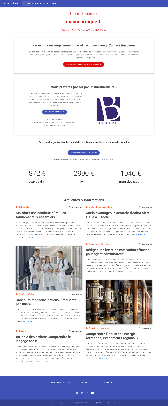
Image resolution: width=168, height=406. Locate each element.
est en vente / (84, 30)
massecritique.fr (84, 22)
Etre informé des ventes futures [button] (82, 152)
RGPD (84, 383)
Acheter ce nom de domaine (44, 3)
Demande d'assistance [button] (53, 112)
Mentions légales (60, 383)
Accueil (27, 3)
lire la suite (28, 237)
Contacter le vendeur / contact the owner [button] (82, 64)
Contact (107, 383)
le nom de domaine (84, 14)
